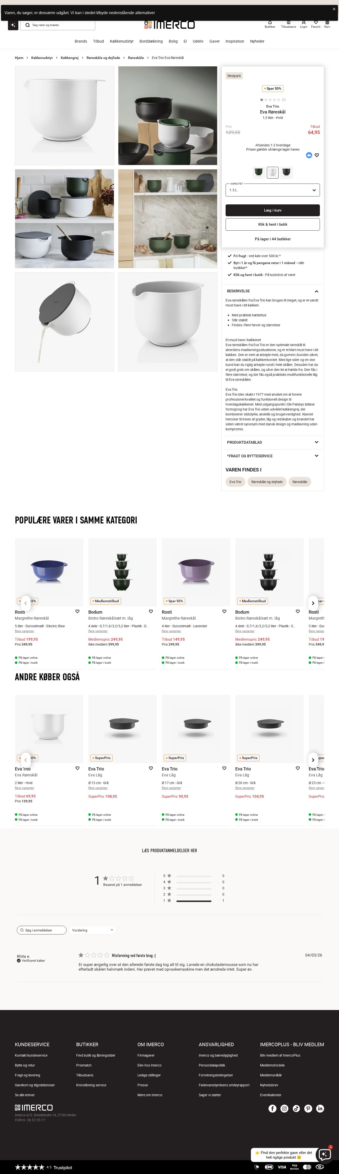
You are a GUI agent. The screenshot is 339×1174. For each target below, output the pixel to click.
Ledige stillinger (149, 1075)
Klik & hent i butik (272, 224)
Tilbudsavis (84, 1075)
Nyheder (257, 41)
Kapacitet (237, 183)
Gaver (214, 41)
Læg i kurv (272, 210)
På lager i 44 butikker (273, 239)
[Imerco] (118, 1108)
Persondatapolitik (212, 1065)
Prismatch (84, 1065)
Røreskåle (136, 58)
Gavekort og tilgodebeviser (35, 1085)
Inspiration (235, 41)
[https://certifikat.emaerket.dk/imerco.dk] (319, 1167)
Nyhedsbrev (269, 1085)
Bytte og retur (25, 1065)
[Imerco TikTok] (296, 1109)
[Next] (313, 603)
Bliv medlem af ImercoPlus (280, 1055)
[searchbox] (42, 930)
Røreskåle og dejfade (103, 58)
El (185, 41)
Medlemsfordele (272, 1065)
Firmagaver (146, 1055)
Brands (81, 41)
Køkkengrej (70, 58)
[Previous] (26, 603)
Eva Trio (235, 482)
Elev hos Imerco (149, 1065)
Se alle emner (25, 1095)
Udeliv (198, 41)
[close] (334, 9)
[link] (193, 902)
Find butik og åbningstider (95, 1055)
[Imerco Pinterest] (308, 1109)
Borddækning (151, 41)
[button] (273, 106)
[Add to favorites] (317, 155)
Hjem (19, 58)
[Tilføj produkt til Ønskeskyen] (309, 155)
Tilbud (98, 41)
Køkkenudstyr (122, 41)
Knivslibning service (91, 1085)
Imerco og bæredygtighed (218, 1055)
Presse (142, 1085)
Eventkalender (270, 1095)
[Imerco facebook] (272, 1109)
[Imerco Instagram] (284, 1109)
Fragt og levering (27, 1075)
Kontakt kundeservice (31, 1055)
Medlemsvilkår (271, 1075)
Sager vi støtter (210, 1095)
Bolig (173, 41)
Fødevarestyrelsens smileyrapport (224, 1085)
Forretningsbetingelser (216, 1075)
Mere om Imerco (149, 1095)
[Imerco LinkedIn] (320, 1109)
